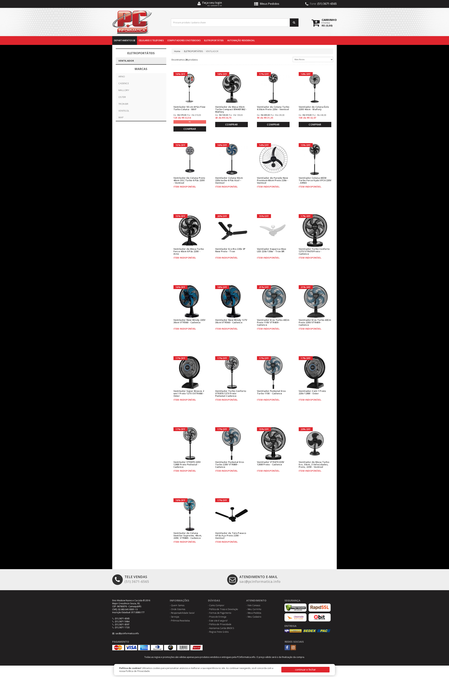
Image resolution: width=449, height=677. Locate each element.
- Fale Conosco (253, 605)
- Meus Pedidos (253, 612)
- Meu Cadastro (253, 616)
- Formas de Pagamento (219, 612)
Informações (179, 600)
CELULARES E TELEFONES (151, 40)
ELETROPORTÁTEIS (214, 40)
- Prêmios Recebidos (180, 620)
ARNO (121, 76)
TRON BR (123, 103)
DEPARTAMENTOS (123, 40)
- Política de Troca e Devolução (223, 609)
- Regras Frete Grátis (218, 631)
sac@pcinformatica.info (260, 579)
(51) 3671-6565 (137, 579)
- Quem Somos (177, 605)
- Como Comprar (216, 605)
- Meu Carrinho (253, 609)
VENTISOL (123, 110)
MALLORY (123, 90)
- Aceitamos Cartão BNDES (221, 628)
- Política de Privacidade (220, 624)
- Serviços (174, 616)
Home (177, 51)
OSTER (122, 97)
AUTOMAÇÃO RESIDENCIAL (241, 40)
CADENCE (123, 83)
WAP (120, 117)
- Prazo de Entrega (217, 616)
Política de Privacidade (138, 671)
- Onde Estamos (177, 609)
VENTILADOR (126, 60)
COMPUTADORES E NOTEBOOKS (184, 40)
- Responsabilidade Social (182, 612)
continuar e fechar (305, 669)
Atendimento (256, 600)
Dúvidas (214, 600)
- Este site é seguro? (217, 620)
